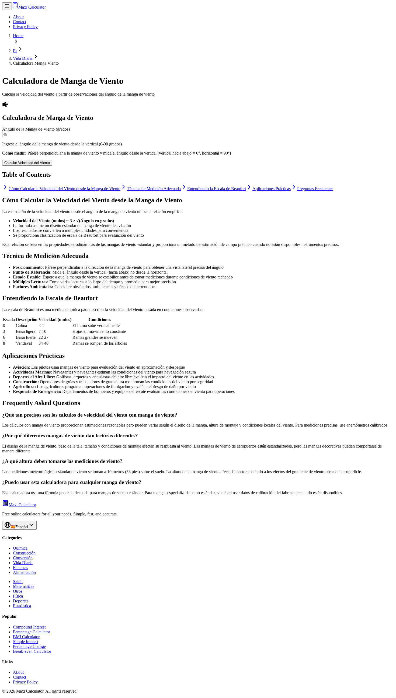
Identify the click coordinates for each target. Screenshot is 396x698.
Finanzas (20, 567)
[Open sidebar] (7, 6)
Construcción (24, 553)
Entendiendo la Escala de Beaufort (216, 188)
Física (18, 596)
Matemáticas (23, 586)
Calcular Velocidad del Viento (27, 163)
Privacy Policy (25, 26)
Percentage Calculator (31, 632)
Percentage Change (29, 646)
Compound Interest (29, 627)
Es (15, 50)
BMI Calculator (26, 636)
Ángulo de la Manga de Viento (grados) (36, 129)
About (18, 17)
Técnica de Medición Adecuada (154, 188)
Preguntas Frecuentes (315, 188)
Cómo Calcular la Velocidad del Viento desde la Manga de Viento (64, 188)
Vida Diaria (23, 58)
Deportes (20, 601)
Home (18, 35)
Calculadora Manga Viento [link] (36, 63)
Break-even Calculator (32, 651)
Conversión (23, 558)
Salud (18, 581)
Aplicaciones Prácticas (271, 188)
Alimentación (24, 572)
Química (20, 548)
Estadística (22, 605)
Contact (19, 21)
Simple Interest (25, 641)
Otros (17, 591)
